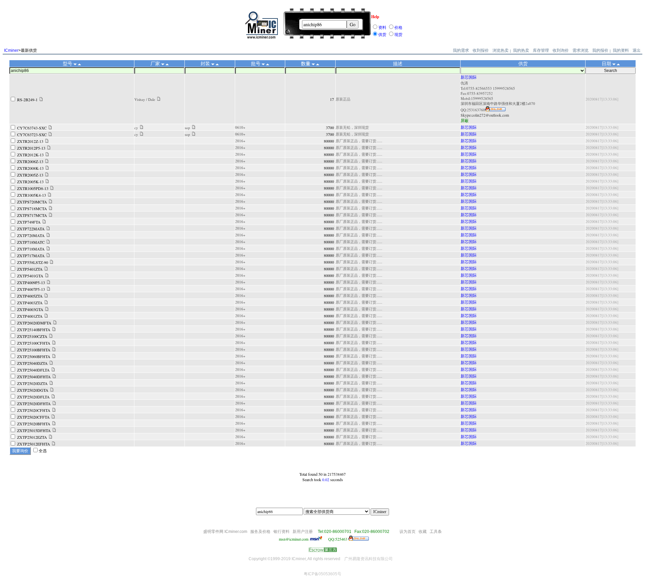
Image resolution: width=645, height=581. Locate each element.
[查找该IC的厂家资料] (158, 99)
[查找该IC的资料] (41, 99)
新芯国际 (469, 77)
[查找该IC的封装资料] (193, 127)
